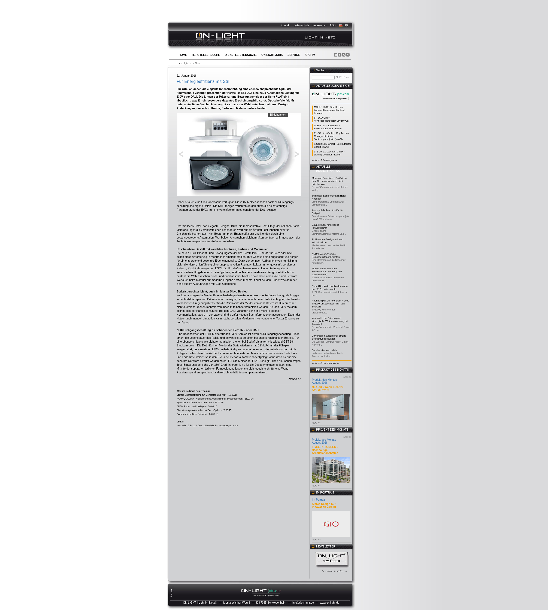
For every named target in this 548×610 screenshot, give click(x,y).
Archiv (310, 55)
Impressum (319, 25)
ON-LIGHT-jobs (272, 55)
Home (183, 55)
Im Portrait (318, 499)
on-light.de (186, 63)
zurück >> (295, 378)
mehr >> (316, 422)
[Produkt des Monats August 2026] (331, 420)
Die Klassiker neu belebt (324, 350)
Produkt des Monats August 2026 (324, 381)
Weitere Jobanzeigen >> (324, 160)
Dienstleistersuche (241, 55)
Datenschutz (301, 25)
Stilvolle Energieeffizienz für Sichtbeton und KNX (201, 395)
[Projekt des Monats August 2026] (331, 483)
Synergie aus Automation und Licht (194, 402)
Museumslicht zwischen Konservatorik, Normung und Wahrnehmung (327, 271)
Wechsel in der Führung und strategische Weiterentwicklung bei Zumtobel (330, 321)
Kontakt (285, 25)
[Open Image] (239, 154)
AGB (333, 25)
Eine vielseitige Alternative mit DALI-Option (198, 410)
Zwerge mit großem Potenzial (192, 414)
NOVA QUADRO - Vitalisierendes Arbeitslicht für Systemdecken (210, 398)
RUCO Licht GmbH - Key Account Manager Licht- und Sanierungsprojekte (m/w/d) (331, 136)
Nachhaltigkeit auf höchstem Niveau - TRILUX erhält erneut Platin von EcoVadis (331, 303)
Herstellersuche (206, 55)
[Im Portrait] (331, 537)
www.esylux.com (229, 425)
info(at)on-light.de (303, 602)
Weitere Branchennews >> (325, 363)
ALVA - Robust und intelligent (191, 406)
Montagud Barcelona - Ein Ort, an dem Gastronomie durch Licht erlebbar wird (329, 181)
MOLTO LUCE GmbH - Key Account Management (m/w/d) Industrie (329, 110)
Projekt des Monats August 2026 (324, 441)
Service (293, 55)
